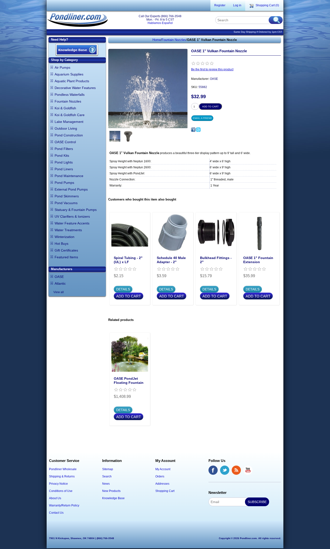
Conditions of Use (60, 491)
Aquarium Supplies (69, 74)
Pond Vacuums (66, 203)
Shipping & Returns (62, 476)
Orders (159, 476)
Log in (237, 5)
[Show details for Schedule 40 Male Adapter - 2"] (172, 232)
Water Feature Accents (72, 223)
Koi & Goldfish (65, 108)
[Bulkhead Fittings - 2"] (216, 232)
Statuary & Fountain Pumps (76, 210)
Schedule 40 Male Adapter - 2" (171, 260)
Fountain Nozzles (68, 101)
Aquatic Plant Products (72, 81)
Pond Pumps (64, 183)
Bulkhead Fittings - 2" (216, 260)
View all (58, 292)
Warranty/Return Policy (64, 505)
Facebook (213, 470)
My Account (162, 469)
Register (219, 5)
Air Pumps (62, 67)
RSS (236, 470)
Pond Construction (69, 135)
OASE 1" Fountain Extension (258, 260)
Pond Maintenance (69, 176)
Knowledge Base (113, 498)
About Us (55, 498)
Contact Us (56, 512)
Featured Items (66, 257)
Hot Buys (61, 243)
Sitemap (107, 469)
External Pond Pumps (71, 189)
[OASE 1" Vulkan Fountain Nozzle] (114, 136)
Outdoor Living (66, 128)
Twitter (224, 470)
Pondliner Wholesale (63, 469)
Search (107, 476)
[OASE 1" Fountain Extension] (259, 232)
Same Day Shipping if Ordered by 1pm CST (258, 31)
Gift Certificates (66, 250)
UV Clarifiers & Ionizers (72, 216)
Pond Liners (64, 169)
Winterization (64, 237)
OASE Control (65, 142)
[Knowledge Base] (77, 50)
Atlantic (60, 283)
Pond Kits (62, 155)
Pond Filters (64, 149)
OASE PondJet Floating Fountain (128, 381)
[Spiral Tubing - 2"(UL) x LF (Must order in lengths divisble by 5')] (129, 232)
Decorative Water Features (75, 88)
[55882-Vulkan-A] (128, 136)
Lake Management (69, 122)
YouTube (247, 470)
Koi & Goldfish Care (70, 115)
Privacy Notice (58, 483)
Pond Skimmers (67, 196)
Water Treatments (68, 230)
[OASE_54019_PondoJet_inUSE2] (129, 353)
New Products (111, 491)
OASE (59, 277)
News (106, 483)
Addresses (162, 483)
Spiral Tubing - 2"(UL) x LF (128, 260)
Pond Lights (64, 162)
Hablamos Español (160, 23)
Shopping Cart (164, 491)
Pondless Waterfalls (70, 94)
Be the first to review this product (212, 69)
